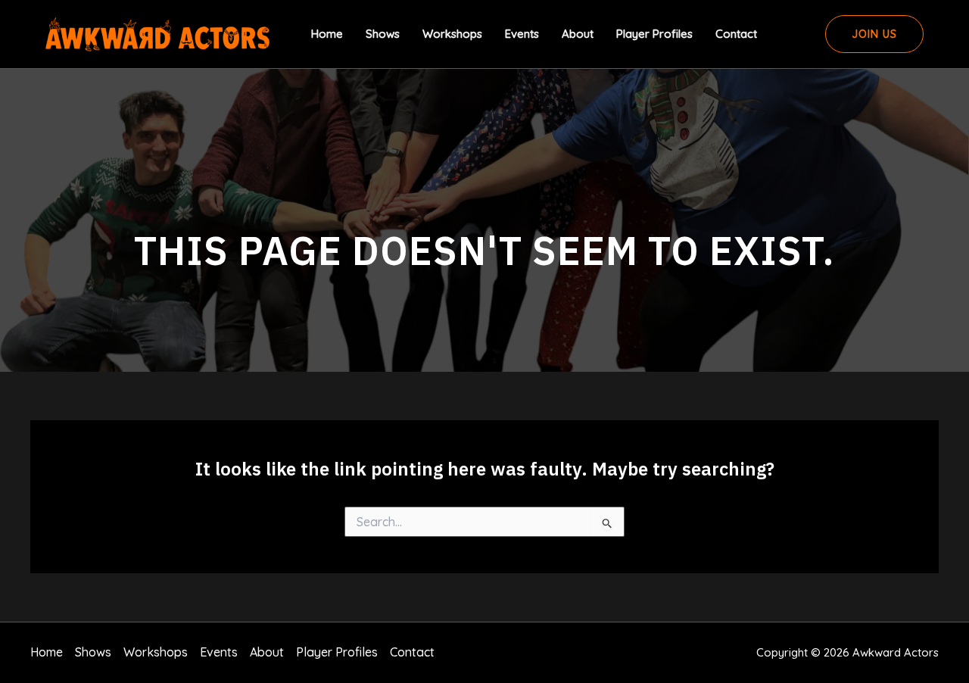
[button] (874, 34)
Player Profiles (654, 34)
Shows (383, 34)
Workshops (452, 34)
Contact (736, 34)
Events (522, 34)
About (578, 34)
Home (327, 34)
